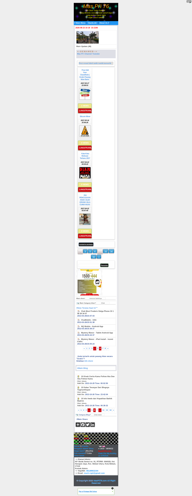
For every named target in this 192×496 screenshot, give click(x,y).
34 (110, 410)
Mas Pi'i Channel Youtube (88, 54)
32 (103, 410)
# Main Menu (79, 23)
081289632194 (92, 471)
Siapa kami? (79, 451)
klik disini (88, 361)
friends (85, 446)
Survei (77, 446)
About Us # (104, 23)
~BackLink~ (92, 23)
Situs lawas (79, 456)
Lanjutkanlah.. (85, 111)
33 (107, 410)
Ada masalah (79, 453)
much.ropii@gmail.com (94, 473)
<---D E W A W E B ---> (87, 51)
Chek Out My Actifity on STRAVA (107, 454)
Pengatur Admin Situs (83, 449)
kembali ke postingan (86, 244)
